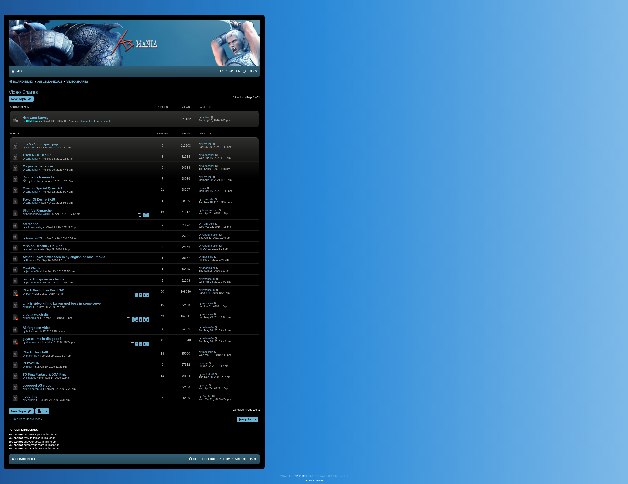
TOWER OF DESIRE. (38, 155)
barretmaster (210, 210)
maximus (31, 249)
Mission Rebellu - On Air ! (42, 246)
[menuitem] (16, 71)
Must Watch (31, 268)
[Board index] (134, 42)
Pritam (30, 260)
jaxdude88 (32, 271)
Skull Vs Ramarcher (38, 210)
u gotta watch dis (36, 314)
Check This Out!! (35, 352)
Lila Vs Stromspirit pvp (40, 144)
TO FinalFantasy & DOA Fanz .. (46, 374)
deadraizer (208, 267)
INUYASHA (31, 363)
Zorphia (30, 399)
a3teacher (32, 158)
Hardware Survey (35, 118)
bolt (28, 331)
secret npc (30, 224)
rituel (29, 306)
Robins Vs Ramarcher (39, 177)
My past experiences (38, 166)
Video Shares (23, 92)
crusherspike (34, 388)
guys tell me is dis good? (42, 339)
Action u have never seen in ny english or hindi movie (64, 257)
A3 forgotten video (37, 328)
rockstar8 (208, 374)
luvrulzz (31, 147)
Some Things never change (43, 279)
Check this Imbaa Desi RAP (43, 290)
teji (204, 188)
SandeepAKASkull (37, 213)
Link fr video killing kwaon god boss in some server (62, 303)
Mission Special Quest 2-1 (42, 188)
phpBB (300, 476)
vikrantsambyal (35, 227)
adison (206, 117)
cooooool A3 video (37, 385)
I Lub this (30, 396)
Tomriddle (208, 199)
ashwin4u (208, 327)
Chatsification (210, 234)
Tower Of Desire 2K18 (39, 199)
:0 (24, 235)
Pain (28, 293)
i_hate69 (31, 377)
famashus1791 (35, 238)
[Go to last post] (212, 117)
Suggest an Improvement (95, 121)
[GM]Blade (33, 121)
